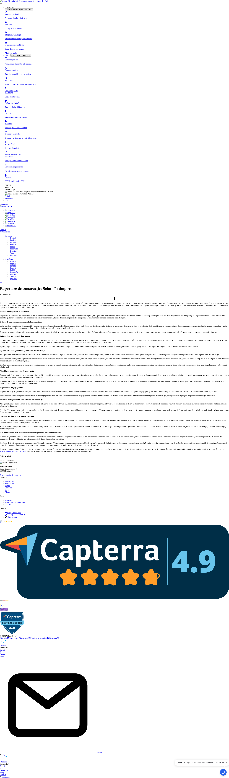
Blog (2, 656)
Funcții (2, 650)
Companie (4, 654)
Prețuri (2, 652)
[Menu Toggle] (1, 3)
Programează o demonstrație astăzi (13, 451)
